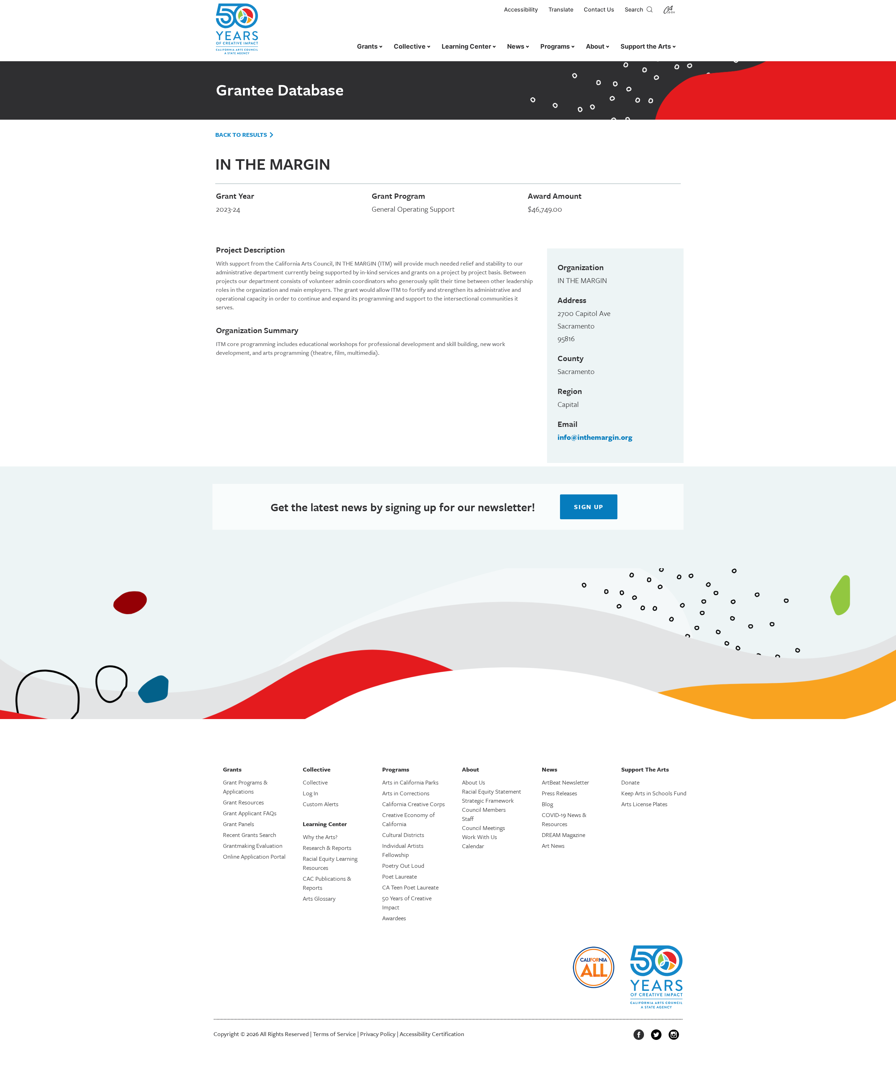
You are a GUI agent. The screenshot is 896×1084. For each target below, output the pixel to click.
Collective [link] (410, 46)
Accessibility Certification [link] (432, 1033)
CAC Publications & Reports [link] (327, 883)
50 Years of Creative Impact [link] (407, 902)
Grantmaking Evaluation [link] (252, 845)
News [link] (515, 46)
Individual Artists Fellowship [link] (403, 850)
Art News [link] (553, 845)
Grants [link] (367, 46)
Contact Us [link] (599, 9)
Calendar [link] (473, 846)
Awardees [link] (394, 918)
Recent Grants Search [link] (249, 834)
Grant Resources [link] (243, 802)
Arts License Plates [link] (644, 804)
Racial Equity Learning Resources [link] (330, 863)
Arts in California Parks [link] (410, 782)
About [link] (595, 46)
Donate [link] (630, 782)
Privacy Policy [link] (378, 1033)
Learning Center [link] (466, 46)
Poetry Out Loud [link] (403, 865)
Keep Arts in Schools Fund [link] (653, 793)
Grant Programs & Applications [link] (245, 787)
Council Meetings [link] (483, 827)
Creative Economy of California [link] (408, 819)
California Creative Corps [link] (413, 804)
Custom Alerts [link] (320, 804)
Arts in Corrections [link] (405, 793)
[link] (237, 32)
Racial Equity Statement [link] (491, 791)
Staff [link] (468, 818)
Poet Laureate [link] (399, 876)
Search (635, 9)
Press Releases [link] (559, 793)
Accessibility (521, 9)
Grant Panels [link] (238, 823)
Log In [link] (310, 793)
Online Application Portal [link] (254, 856)
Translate (560, 9)
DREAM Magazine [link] (563, 834)
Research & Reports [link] (327, 847)
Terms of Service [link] (334, 1033)
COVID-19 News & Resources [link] (564, 819)
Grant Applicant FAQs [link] (249, 813)
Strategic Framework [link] (488, 800)
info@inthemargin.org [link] (595, 437)
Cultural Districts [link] (403, 834)
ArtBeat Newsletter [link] (565, 782)
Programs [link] (555, 46)
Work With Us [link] (479, 836)
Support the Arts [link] (646, 46)
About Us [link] (473, 782)
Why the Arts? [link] (320, 836)
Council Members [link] (484, 809)
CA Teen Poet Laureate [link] (410, 887)
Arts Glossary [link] (319, 898)
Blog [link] (547, 804)
